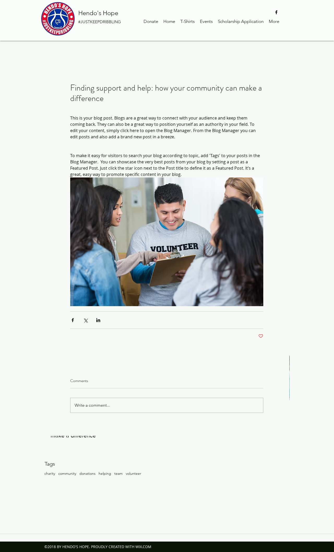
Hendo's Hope (98, 13)
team (118, 473)
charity (49, 473)
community (67, 473)
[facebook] (276, 12)
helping (105, 473)
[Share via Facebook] (72, 320)
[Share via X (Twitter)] (85, 320)
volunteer (133, 473)
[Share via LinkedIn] (98, 320)
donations (87, 473)
